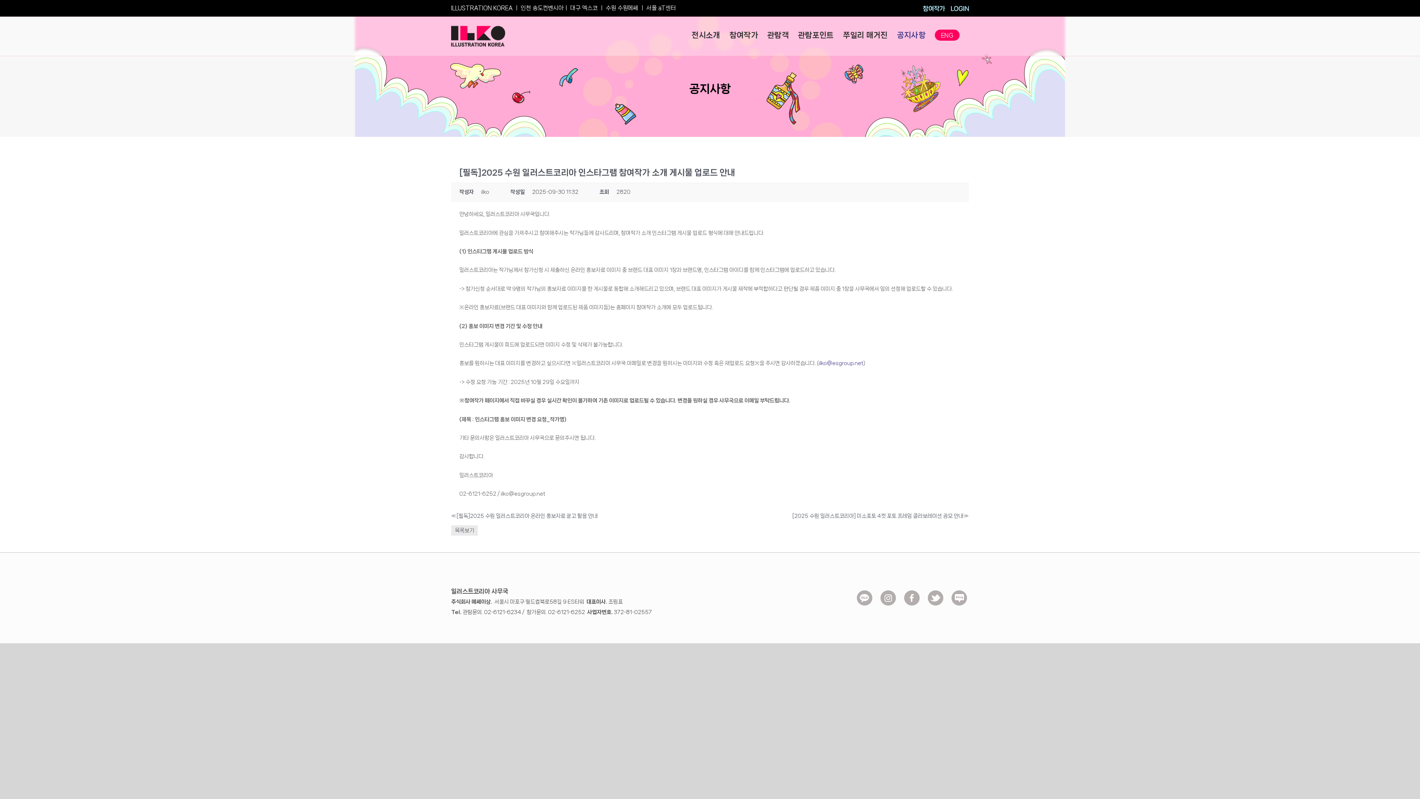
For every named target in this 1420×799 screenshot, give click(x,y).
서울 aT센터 (661, 8)
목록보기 (464, 530)
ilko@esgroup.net (841, 363)
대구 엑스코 (584, 8)
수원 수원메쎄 (622, 8)
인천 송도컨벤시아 (542, 8)
